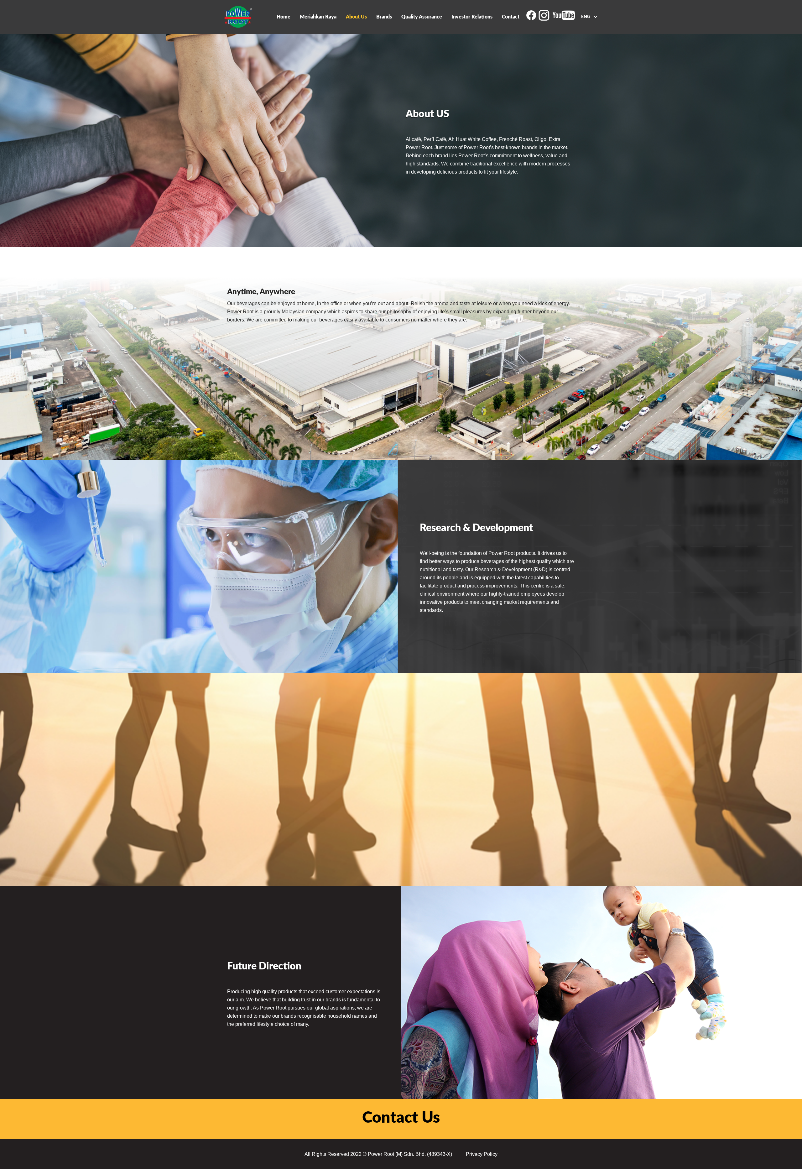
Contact (510, 16)
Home (283, 16)
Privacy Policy (481, 1154)
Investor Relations (471, 16)
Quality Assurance (421, 16)
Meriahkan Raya (318, 16)
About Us (356, 16)
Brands (384, 16)
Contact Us (401, 1118)
